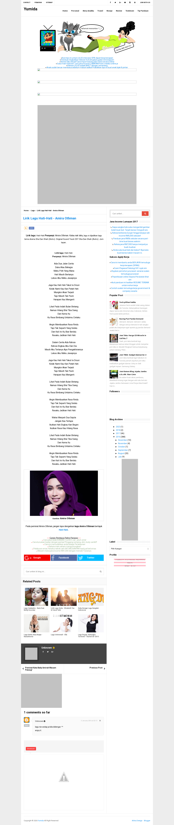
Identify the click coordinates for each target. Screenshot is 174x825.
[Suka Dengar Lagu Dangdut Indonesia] (91, 597)
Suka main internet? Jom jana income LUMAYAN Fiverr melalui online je (87, 64)
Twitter (90, 557)
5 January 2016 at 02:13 (89, 721)
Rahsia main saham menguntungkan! (65, 546)
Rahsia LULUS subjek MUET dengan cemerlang (88, 65)
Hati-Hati (63, 530)
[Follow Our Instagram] (130, 2)
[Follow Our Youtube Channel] (125, 2)
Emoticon (31, 749)
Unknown (46, 647)
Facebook (64, 557)
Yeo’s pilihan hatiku (127, 302)
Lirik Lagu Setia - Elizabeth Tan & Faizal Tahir (62, 609)
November (123, 443)
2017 (118, 433)
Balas (27, 725)
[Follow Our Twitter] (115, 2)
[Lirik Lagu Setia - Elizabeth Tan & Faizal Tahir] (64, 597)
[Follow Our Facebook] (110, 2)
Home (26, 211)
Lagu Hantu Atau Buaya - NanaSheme (33, 636)
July (120, 457)
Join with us (145, 2)
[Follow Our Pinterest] (134, 2)
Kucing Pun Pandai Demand (131, 319)
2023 (118, 427)
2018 (118, 430)
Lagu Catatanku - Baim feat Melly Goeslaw (34, 609)
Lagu (33, 211)
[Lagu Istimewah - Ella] (64, 623)
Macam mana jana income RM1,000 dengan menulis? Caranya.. (65, 551)
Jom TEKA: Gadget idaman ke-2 (132, 355)
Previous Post (96, 668)
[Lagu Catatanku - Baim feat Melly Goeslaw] (36, 597)
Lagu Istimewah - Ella (59, 635)
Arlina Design (137, 821)
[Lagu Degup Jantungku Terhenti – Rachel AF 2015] (91, 623)
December (123, 440)
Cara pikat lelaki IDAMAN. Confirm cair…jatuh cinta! (64, 540)
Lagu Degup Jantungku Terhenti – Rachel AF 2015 (88, 636)
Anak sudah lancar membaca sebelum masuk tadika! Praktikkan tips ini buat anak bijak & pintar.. (87, 67)
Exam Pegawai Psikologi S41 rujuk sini (130, 268)
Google (37, 557)
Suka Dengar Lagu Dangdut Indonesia (88, 609)
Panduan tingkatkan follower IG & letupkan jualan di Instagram (87, 60)
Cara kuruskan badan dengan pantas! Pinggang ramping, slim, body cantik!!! (65, 542)
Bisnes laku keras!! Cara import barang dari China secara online (87, 62)
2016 (118, 437)
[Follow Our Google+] (120, 2)
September (123, 450)
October (121, 447)
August (121, 453)
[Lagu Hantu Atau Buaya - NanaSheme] (36, 623)
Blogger (147, 821)
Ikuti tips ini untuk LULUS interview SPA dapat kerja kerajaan (87, 58)
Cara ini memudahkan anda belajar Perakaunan (64, 544)
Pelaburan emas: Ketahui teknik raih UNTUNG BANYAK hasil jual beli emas (64, 549)
